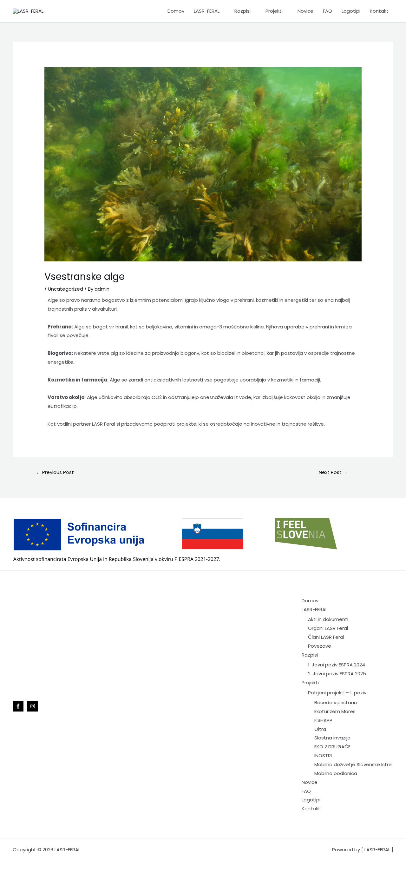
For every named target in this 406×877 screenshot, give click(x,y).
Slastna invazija (332, 737)
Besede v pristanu (335, 702)
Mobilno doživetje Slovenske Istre (353, 764)
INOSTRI (323, 755)
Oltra (320, 729)
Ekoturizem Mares (335, 711)
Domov (175, 11)
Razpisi (242, 11)
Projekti (274, 11)
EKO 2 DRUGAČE (332, 746)
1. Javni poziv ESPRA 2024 (336, 664)
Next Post (333, 472)
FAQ (327, 11)
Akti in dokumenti (328, 619)
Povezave (319, 646)
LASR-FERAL (206, 11)
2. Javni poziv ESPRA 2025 (337, 673)
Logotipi (351, 11)
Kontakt (379, 11)
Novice (305, 11)
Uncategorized (65, 289)
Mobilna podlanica (335, 773)
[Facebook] (18, 706)
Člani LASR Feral (326, 637)
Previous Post (55, 472)
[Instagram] (32, 706)
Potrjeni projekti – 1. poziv (337, 692)
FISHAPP (323, 720)
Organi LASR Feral (328, 628)
